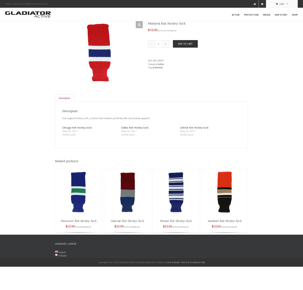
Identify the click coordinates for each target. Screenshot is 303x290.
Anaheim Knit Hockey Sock (224, 221)
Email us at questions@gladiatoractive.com (26, 3)
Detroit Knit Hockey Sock (194, 127)
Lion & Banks (173, 262)
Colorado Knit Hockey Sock (127, 221)
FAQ (203, 262)
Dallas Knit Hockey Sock (135, 127)
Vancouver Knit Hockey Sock (78, 221)
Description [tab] (64, 98)
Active (161, 64)
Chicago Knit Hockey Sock (77, 127)
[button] (139, 24)
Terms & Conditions (190, 262)
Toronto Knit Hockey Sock (176, 221)
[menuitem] (254, 4)
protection (158, 67)
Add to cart (185, 43)
